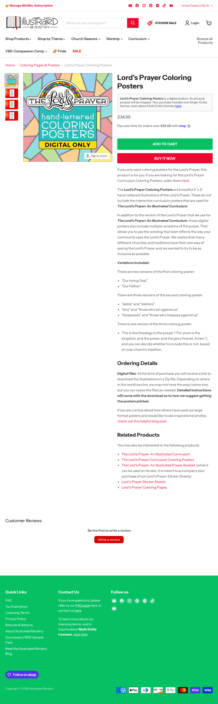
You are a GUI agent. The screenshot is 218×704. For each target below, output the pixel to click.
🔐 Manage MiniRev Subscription (29, 5)
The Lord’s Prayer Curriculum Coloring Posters (158, 459)
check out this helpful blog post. (142, 421)
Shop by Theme (50, 39)
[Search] (133, 23)
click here (80, 634)
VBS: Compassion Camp (25, 51)
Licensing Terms (17, 613)
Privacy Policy (15, 619)
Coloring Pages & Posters (40, 65)
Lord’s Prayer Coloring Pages (144, 487)
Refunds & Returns (19, 625)
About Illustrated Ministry (24, 631)
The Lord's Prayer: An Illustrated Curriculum (156, 454)
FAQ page (83, 605)
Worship (113, 39)
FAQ (8, 600)
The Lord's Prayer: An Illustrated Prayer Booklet (158, 465)
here (178, 106)
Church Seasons (84, 39)
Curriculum (137, 39)
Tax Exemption (16, 606)
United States (195, 5)
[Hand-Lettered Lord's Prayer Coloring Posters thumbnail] (12, 80)
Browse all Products (205, 41)
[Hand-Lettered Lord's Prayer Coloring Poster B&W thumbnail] (12, 93)
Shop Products (17, 39)
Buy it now (164, 158)
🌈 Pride (59, 51)
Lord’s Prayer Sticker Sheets (144, 482)
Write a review (109, 539)
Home (10, 65)
